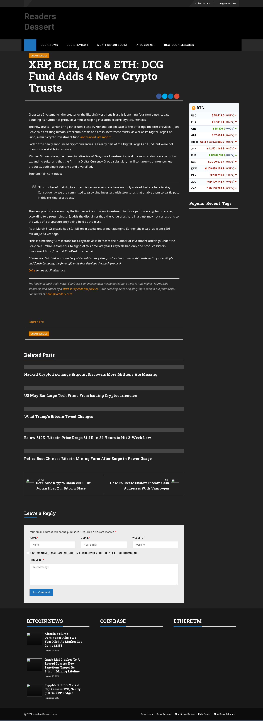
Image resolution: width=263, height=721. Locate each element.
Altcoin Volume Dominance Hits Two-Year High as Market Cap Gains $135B (63, 639)
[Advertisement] (174, 17)
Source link (36, 322)
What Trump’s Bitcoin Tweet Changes (58, 416)
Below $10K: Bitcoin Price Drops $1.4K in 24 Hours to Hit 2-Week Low (87, 437)
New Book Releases (179, 45)
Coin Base (113, 621)
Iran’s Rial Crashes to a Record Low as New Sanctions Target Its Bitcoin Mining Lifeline (62, 665)
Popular (197, 203)
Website (137, 537)
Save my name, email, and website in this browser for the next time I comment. (84, 553)
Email (85, 537)
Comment (37, 560)
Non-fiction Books (112, 45)
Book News (49, 45)
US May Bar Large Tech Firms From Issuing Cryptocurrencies (80, 395)
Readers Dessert (40, 21)
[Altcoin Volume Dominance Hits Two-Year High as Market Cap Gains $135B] (34, 638)
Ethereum (188, 621)
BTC (200, 108)
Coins (32, 270)
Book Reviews (78, 45)
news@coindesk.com (59, 294)
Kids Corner (145, 45)
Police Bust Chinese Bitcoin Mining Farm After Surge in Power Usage (88, 458)
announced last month (95, 137)
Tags (227, 203)
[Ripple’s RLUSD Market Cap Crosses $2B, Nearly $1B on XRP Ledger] (34, 690)
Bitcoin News (45, 621)
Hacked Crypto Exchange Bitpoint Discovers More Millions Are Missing (90, 374)
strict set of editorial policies (80, 289)
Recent (213, 203)
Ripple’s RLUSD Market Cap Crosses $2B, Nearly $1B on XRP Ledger (63, 689)
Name (34, 537)
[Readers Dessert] (30, 45)
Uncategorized (39, 56)
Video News (202, 3)
